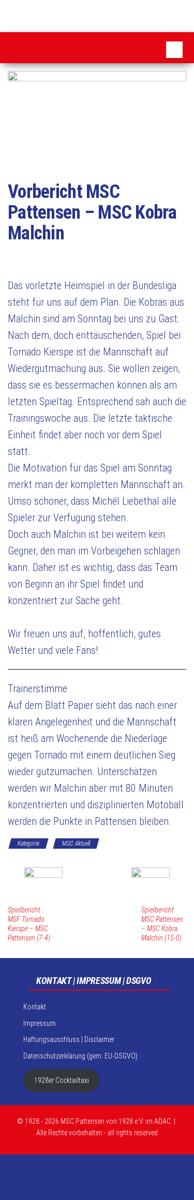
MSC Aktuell (76, 843)
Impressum (39, 1023)
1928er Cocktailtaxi (61, 1080)
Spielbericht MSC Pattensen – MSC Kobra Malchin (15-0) (162, 924)
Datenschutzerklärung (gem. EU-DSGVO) (80, 1056)
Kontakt (34, 1007)
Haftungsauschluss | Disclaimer (68, 1039)
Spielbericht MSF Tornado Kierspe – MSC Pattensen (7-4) (29, 924)
